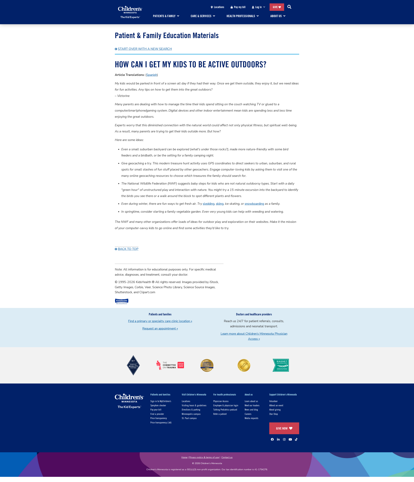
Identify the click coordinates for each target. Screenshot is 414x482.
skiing (219, 204)
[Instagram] (284, 439)
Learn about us (251, 401)
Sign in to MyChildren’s (160, 401)
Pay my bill (239, 7)
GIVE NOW (282, 428)
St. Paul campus (189, 418)
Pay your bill (155, 409)
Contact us (227, 457)
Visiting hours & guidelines (194, 405)
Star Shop (273, 413)
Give (275, 7)
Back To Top (128, 249)
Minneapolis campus (191, 413)
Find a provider (157, 413)
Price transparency (158, 418)
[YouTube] (290, 439)
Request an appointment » (160, 329)
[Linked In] (278, 439)
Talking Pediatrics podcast (225, 409)
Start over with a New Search (145, 49)
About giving (275, 409)
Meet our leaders (252, 405)
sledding (208, 204)
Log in (258, 7)
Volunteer (273, 401)
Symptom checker (158, 405)
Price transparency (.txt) (160, 422)
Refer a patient (220, 413)
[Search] (289, 7)
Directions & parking (191, 409)
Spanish (151, 75)
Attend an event (276, 405)
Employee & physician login (225, 405)
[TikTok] (296, 439)
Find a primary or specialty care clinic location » (160, 321)
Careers (248, 413)
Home (184, 457)
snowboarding (254, 204)
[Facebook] (272, 439)
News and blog (251, 409)
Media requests (251, 418)
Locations (219, 7)
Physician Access (221, 401)
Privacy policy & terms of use (204, 457)
